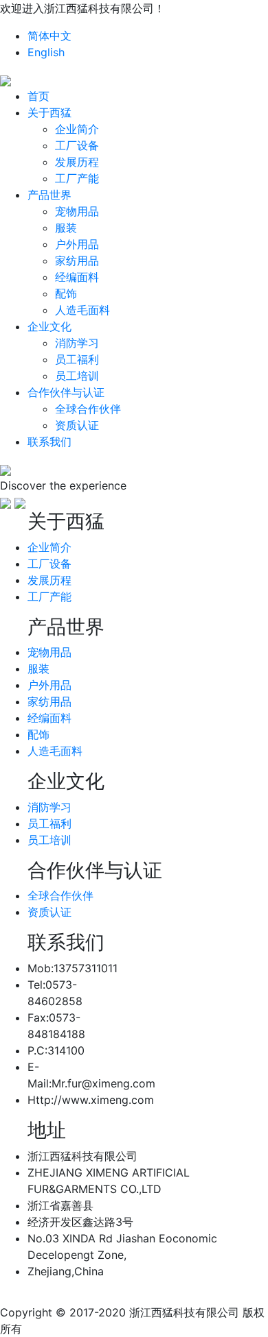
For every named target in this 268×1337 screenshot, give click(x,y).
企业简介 (77, 129)
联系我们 (49, 441)
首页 (38, 96)
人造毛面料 (82, 310)
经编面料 (77, 277)
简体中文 (49, 36)
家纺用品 (77, 260)
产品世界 (49, 195)
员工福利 (77, 359)
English (46, 52)
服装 (66, 227)
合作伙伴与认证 (65, 392)
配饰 (66, 293)
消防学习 (77, 343)
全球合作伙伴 (88, 408)
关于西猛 (49, 112)
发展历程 (77, 162)
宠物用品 (77, 211)
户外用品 (77, 244)
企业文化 (49, 326)
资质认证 (77, 425)
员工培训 (77, 376)
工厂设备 (77, 145)
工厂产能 (77, 178)
